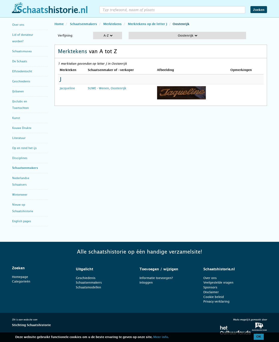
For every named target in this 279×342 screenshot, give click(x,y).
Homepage (20, 277)
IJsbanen (18, 91)
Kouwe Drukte (21, 128)
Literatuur (19, 138)
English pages (21, 221)
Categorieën (21, 281)
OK (258, 336)
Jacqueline (67, 88)
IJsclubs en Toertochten (20, 105)
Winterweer (19, 194)
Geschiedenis (21, 81)
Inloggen (146, 282)
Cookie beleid (213, 297)
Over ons (18, 24)
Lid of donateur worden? (22, 38)
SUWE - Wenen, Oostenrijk (107, 88)
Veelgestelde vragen (218, 282)
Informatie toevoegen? (156, 278)
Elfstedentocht (22, 71)
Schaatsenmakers (25, 168)
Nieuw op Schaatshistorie (22, 208)
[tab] (38, 268)
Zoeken (258, 10)
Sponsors (210, 287)
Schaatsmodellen (88, 287)
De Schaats (19, 61)
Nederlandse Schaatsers (20, 181)
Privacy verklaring (216, 301)
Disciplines (19, 158)
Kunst (16, 118)
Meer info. (161, 337)
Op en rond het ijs (24, 148)
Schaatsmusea (22, 51)
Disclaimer (211, 292)
